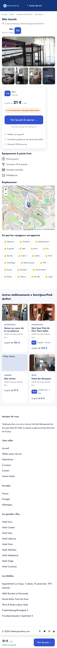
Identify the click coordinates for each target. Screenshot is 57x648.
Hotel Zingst (7, 561)
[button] (28, 205)
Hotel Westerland (10, 555)
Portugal (6, 499)
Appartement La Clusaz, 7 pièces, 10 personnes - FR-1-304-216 (27, 585)
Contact (5, 470)
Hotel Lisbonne (9, 538)
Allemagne (7, 504)
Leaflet (38, 229)
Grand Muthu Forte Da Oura (15, 599)
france (12, 14)
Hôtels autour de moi (12, 453)
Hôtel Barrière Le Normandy (15, 593)
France (5, 493)
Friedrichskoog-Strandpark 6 (15, 610)
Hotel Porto (7, 544)
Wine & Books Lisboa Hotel (15, 604)
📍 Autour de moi (34, 5)
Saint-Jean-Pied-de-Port (24, 14)
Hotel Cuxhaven (9, 566)
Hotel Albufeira (9, 549)
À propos (6, 465)
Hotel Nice (7, 533)
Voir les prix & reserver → (24, 119)
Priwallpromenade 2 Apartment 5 (17, 615)
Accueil (4, 14)
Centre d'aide (8, 476)
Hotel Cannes (8, 527)
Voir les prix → (44, 642)
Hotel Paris (7, 521)
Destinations (7, 459)
